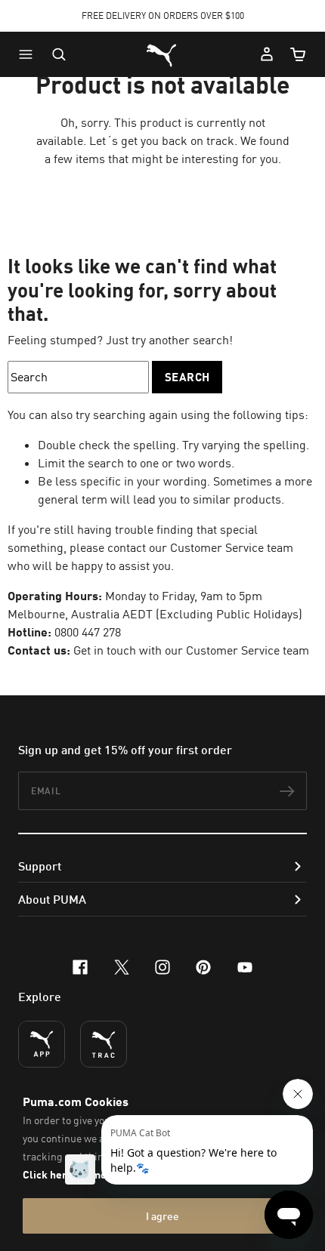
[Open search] (59, 54)
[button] (29, 54)
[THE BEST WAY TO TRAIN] (103, 1044)
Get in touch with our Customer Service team (189, 650)
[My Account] (266, 54)
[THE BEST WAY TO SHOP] (41, 1044)
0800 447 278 (87, 631)
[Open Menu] (29, 54)
